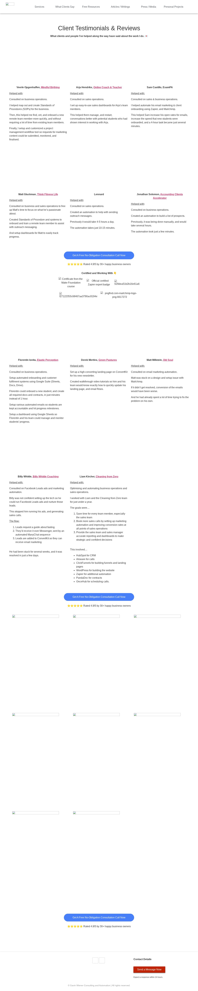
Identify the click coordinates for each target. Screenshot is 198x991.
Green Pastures (108, 360)
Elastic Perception (47, 360)
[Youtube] (102, 960)
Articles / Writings (120, 6)
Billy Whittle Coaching (46, 476)
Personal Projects (173, 6)
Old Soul (168, 360)
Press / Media (148, 6)
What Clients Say (64, 6)
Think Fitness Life (47, 194)
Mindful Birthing (50, 87)
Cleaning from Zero (107, 476)
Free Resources (91, 6)
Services (39, 6)
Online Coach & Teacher (107, 87)
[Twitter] (95, 960)
